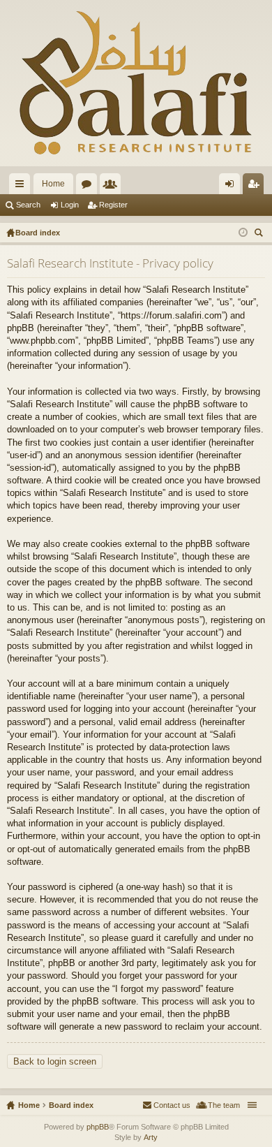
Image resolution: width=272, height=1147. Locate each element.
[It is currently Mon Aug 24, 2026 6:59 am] (243, 232)
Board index (71, 1105)
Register (113, 204)
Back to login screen (54, 1061)
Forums (89, 186)
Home (53, 184)
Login (70, 204)
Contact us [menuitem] (171, 1105)
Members (113, 186)
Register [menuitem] (256, 186)
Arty (151, 1137)
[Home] (136, 83)
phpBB (97, 1127)
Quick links (22, 186)
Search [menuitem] (260, 234)
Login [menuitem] (232, 186)
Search (28, 204)
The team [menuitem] (224, 1105)
